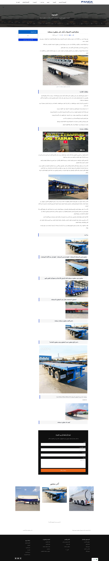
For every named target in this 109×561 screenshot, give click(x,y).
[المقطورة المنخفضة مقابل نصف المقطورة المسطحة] (63, 288)
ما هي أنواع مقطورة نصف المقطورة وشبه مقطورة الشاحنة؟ (63, 342)
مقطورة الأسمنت (87, 541)
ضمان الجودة (28, 547)
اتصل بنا (18, 2)
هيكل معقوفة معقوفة (46, 546)
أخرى (68, 549)
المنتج (54, 2)
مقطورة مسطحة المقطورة (45, 551)
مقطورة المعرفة (62, 17)
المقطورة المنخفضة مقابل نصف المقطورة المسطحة (63, 299)
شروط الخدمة (27, 552)
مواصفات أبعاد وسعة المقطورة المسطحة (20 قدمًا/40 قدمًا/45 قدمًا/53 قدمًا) (71, 397)
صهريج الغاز (88, 551)
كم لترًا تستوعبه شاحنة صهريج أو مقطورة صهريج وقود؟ (81, 530)
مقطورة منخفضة (67, 546)
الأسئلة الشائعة (26, 2)
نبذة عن (42, 2)
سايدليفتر (48, 548)
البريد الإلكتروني (82, 447)
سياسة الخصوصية (27, 554)
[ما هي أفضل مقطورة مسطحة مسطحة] (63, 310)
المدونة (35, 2)
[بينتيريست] (16, 558)
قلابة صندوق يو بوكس (66, 541)
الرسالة (84, 457)
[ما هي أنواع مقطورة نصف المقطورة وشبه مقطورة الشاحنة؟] (63, 331)
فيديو (48, 2)
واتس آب (84, 452)
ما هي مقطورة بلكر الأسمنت (27, 530)
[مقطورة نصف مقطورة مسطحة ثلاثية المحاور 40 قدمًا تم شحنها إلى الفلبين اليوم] (63, 267)
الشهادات (28, 545)
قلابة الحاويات (47, 541)
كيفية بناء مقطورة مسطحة (64, 422)
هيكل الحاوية (48, 544)
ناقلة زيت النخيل (87, 548)
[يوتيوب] (18, 558)
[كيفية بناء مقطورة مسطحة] (63, 411)
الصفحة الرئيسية (62, 2)
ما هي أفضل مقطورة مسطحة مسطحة (64, 321)
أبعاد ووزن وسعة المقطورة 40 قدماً (54, 522)
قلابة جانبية (68, 544)
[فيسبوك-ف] (20, 558)
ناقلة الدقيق (88, 544)
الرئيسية (68, 17)
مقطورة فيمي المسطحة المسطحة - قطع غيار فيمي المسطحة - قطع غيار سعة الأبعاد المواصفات (64, 257)
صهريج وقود (88, 546)
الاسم (85, 442)
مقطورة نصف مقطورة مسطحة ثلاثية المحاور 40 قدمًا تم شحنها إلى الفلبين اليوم (64, 278)
